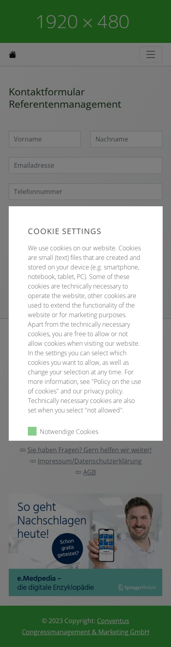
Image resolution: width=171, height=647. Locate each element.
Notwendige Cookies (69, 431)
